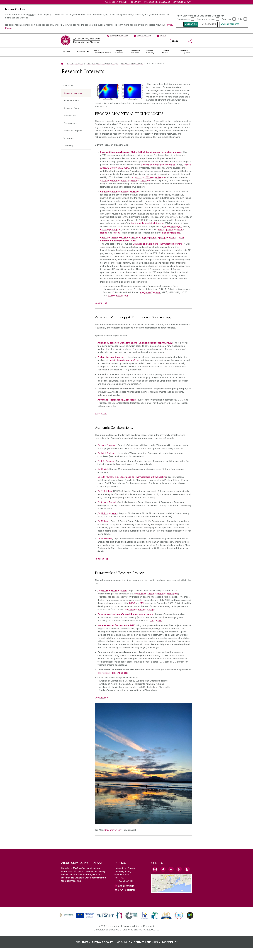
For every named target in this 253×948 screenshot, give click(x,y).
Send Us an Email (127, 890)
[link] (76, 915)
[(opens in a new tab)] (77, 917)
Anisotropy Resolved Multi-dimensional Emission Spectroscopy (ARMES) (135, 342)
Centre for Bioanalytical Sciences (147, 223)
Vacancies (69, 138)
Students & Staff (182, 2)
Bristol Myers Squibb (110, 229)
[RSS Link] (187, 869)
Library (137, 2)
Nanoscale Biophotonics (132, 64)
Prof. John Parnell (107, 502)
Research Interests (73, 93)
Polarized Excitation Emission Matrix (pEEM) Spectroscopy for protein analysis (140, 152)
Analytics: (226, 19)
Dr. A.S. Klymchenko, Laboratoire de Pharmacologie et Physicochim (132, 477)
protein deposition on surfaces (124, 360)
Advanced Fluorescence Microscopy (117, 399)
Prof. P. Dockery (106, 461)
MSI (142, 603)
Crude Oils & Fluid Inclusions (112, 590)
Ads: (240, 19)
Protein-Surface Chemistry (112, 357)
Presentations (70, 123)
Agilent (116, 232)
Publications (70, 115)
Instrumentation (71, 100)
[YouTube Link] (171, 869)
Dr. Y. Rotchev (105, 491)
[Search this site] (189, 41)
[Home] (62, 64)
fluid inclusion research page (139, 609)
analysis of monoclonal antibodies (158, 164)
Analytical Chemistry (150, 292)
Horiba (103, 232)
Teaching (68, 145)
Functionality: (183, 19)
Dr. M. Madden (105, 538)
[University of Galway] (80, 40)
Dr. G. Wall (103, 469)
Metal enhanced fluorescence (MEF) (116, 625)
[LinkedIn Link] (179, 869)
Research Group (72, 108)
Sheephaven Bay (112, 830)
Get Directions (126, 886)
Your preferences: (206, 19)
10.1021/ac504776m (118, 295)
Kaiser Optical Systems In (170, 229)
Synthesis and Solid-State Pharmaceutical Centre (157, 243)
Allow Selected (231, 24)
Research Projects (73, 130)
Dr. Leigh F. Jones (107, 453)
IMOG (132, 603)
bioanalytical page (171, 232)
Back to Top (101, 303)
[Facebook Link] (163, 869)
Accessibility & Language (158, 2)
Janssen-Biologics (172, 226)
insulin (187, 164)
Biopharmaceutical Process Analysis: (119, 191)
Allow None (210, 24)
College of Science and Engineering (102, 64)
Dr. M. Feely (104, 521)
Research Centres (75, 64)
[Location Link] (171, 891)
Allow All (192, 24)
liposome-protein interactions (114, 167)
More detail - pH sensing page (113, 672)
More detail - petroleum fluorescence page (156, 593)
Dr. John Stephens (107, 445)
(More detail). (155, 620)
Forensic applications (109, 614)
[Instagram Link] (155, 869)
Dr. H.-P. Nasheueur (108, 513)
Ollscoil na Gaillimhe (117, 2)
